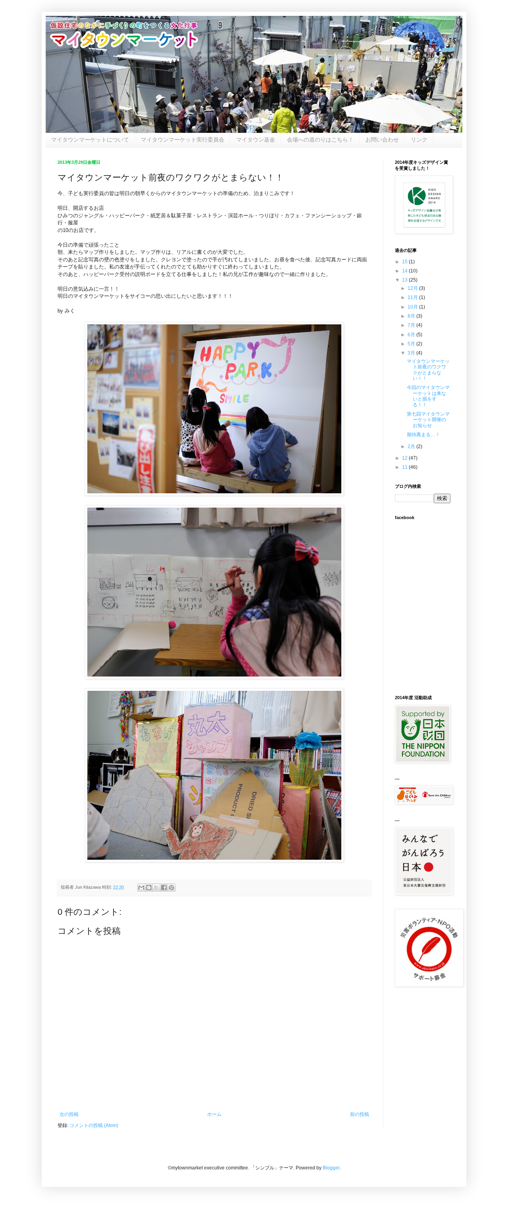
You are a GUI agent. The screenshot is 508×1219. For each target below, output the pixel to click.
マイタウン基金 (255, 139)
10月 (413, 307)
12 (405, 458)
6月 (412, 334)
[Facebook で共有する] (164, 887)
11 (405, 467)
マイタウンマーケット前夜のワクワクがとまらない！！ (428, 369)
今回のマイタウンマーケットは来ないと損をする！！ (428, 396)
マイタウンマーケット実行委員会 (182, 139)
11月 (413, 297)
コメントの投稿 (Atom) (93, 1125)
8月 (412, 316)
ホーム (214, 1114)
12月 (413, 288)
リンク (419, 139)
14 (405, 271)
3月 (412, 353)
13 (405, 280)
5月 (412, 344)
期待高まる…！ (423, 434)
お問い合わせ (382, 139)
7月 (412, 325)
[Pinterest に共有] (171, 887)
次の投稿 (69, 1114)
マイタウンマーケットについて (90, 139)
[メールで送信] (141, 887)
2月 (412, 446)
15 (405, 261)
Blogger (331, 1168)
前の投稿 (359, 1114)
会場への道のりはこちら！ (320, 139)
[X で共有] (156, 887)
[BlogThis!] (149, 887)
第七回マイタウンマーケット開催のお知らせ (428, 419)
